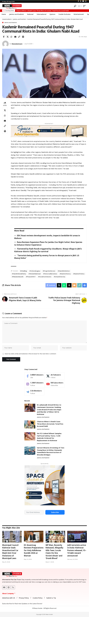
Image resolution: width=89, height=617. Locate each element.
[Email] (15, 36)
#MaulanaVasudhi (17, 277)
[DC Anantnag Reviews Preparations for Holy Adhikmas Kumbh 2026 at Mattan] (33, 537)
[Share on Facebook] (3, 36)
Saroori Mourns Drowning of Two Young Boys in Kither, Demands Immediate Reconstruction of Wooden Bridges (50, 451)
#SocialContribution (44, 277)
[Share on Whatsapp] (11, 36)
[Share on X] (7, 36)
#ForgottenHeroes (49, 271)
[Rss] (13, 587)
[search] (75, 6)
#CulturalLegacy (34, 271)
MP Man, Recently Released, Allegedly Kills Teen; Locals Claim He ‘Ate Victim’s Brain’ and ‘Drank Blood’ (54, 552)
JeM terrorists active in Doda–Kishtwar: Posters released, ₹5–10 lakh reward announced (76, 550)
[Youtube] (55, 384)
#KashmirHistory (65, 274)
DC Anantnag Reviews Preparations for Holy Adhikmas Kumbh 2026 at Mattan (33, 550)
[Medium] (9, 587)
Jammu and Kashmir (10, 22)
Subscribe (55, 512)
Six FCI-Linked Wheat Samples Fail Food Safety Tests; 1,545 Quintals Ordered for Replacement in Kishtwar (49, 437)
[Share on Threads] (69, 285)
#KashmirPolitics (78, 274)
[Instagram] (86, 1)
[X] (80, 1)
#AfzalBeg (23, 271)
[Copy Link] (19, 36)
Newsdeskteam (17, 44)
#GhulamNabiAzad (35, 274)
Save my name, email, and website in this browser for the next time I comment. (30, 354)
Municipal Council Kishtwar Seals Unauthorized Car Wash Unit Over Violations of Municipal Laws (10, 552)
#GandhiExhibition (64, 271)
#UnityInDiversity (59, 277)
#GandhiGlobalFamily (19, 274)
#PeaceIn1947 (30, 277)
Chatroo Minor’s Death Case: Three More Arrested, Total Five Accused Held (50, 423)
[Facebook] (78, 1)
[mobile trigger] (85, 6)
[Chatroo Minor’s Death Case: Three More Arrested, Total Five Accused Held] (29, 424)
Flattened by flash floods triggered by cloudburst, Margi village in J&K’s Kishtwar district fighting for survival (48, 250)
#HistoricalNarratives (50, 274)
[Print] (23, 36)
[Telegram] (34, 392)
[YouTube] (83, 1)
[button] (84, 10)
